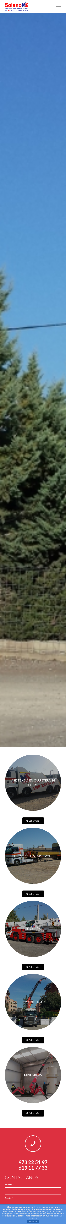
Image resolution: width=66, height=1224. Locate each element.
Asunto (9, 1198)
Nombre (9, 1184)
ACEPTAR (33, 1221)
